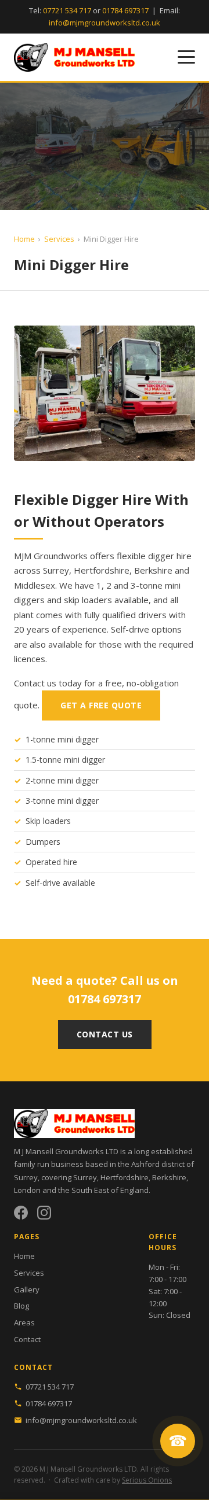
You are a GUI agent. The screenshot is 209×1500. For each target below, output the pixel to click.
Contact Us (105, 1034)
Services (59, 239)
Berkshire (169, 1177)
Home (24, 239)
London (27, 1190)
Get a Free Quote (101, 705)
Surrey (85, 1177)
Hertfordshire (124, 1177)
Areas (24, 1322)
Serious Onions (147, 1480)
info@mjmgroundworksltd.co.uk (104, 22)
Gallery (26, 1289)
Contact (27, 1339)
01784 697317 (125, 10)
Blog (21, 1306)
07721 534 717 (67, 10)
